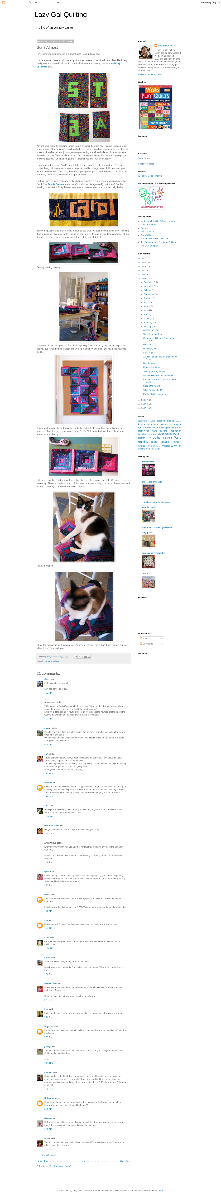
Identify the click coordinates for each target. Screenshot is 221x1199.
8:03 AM (48, 719)
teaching (164, 441)
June (146, 306)
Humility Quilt (149, 348)
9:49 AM (48, 928)
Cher (46, 937)
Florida (148, 428)
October (148, 290)
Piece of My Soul (148, 225)
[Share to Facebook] (85, 657)
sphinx (154, 442)
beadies (151, 421)
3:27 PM (48, 885)
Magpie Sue (50, 983)
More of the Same (151, 367)
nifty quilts (147, 532)
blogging (161, 421)
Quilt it (145, 573)
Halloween (144, 430)
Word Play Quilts (153, 449)
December (149, 282)
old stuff (167, 437)
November (149, 286)
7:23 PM (48, 1017)
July (146, 302)
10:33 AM (48, 773)
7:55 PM (48, 1037)
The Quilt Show (153, 446)
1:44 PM (48, 1149)
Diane (47, 1138)
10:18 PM (48, 1063)
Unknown (49, 1098)
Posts (145, 638)
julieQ (47, 1046)
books (170, 420)
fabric (141, 427)
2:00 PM (48, 862)
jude (46, 920)
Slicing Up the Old (151, 386)
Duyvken (48, 1026)
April (146, 314)
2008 (144, 278)
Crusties (171, 424)
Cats (141, 424)
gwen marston (173, 427)
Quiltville (145, 228)
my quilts (48, 661)
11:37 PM (48, 1089)
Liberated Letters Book (147, 434)
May (146, 310)
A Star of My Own (151, 330)
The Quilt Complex (149, 246)
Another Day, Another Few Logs (158, 375)
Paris (177, 437)
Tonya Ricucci (165, 45)
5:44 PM (48, 1000)
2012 (144, 262)
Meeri (47, 894)
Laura (47, 957)
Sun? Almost (149, 353)
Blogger (159, 1191)
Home (84, 1161)
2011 (144, 266)
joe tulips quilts (149, 507)
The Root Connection (152, 482)
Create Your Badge (146, 164)
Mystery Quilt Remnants (154, 394)
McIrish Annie (51, 825)
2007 (144, 400)
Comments (147, 644)
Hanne (47, 1118)
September (149, 294)
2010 (144, 270)
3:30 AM (48, 1109)
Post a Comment (48, 1155)
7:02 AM (48, 693)
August (147, 298)
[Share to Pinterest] (89, 657)
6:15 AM (48, 1129)
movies (168, 433)
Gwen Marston (147, 231)
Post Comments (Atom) (60, 1166)
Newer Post (42, 1161)
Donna (47, 782)
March (147, 318)
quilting (56, 661)
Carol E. (48, 1072)
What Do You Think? (152, 390)
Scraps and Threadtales (153, 553)
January (148, 326)
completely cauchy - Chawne (156, 502)
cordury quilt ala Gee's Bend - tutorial (158, 221)
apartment (142, 421)
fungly (161, 428)
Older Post (125, 1161)
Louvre (161, 434)
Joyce (47, 728)
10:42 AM (48, 796)
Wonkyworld (148, 462)
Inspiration (175, 430)
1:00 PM (48, 974)
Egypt (178, 424)
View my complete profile (150, 74)
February (148, 322)
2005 (144, 408)
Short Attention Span (152, 334)
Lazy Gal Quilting (61, 14)
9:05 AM (48, 744)
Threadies (165, 446)
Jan (46, 754)
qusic (47, 871)
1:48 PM (48, 833)
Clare (47, 679)
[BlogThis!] (79, 657)
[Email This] (76, 657)
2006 (144, 404)
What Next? (148, 345)
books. (178, 421)
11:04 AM (48, 948)
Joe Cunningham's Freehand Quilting (158, 242)
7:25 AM (48, 911)
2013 (144, 258)
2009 (144, 274)
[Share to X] (82, 657)
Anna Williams (147, 235)
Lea (46, 1009)
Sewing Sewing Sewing (154, 371)
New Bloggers (150, 363)
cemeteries (151, 424)
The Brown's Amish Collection (155, 239)
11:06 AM (48, 816)
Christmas (162, 424)
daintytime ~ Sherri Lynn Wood (157, 527)
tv (172, 445)
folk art (155, 428)
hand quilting (160, 430)
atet (46, 805)
